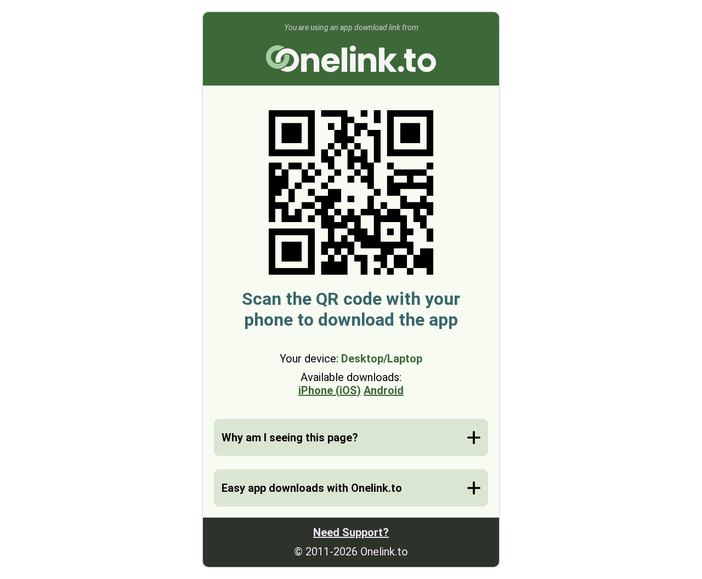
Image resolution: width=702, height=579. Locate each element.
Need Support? (351, 532)
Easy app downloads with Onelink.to (312, 488)
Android (384, 390)
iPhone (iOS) (329, 390)
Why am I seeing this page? (290, 437)
